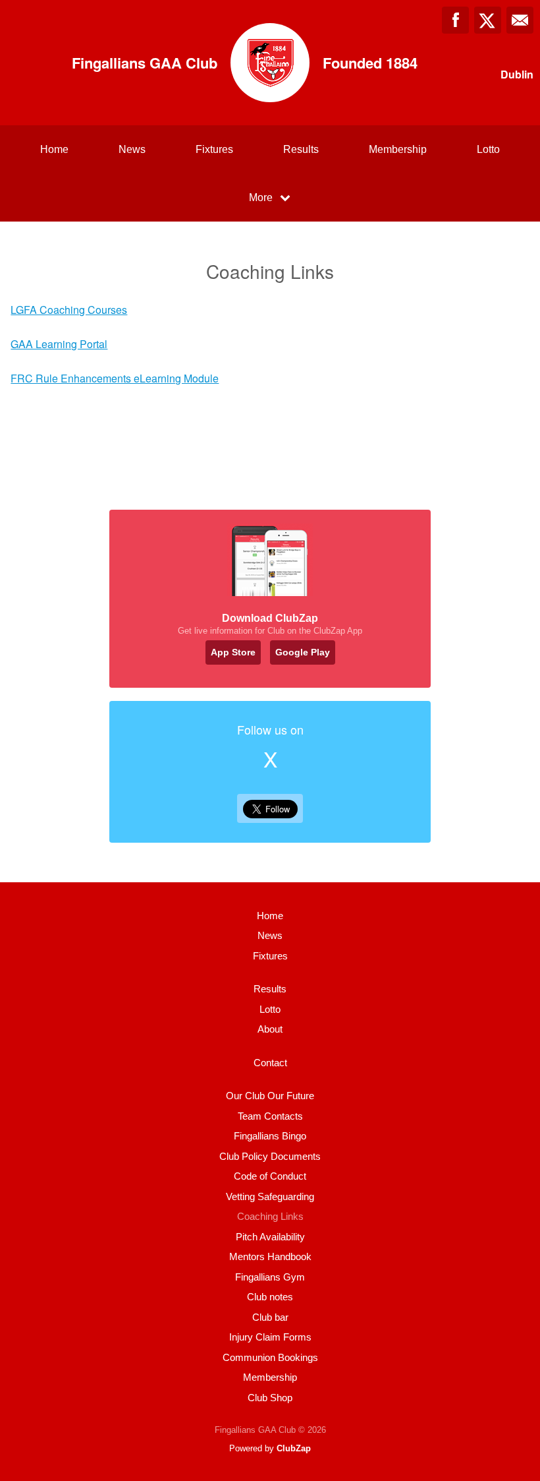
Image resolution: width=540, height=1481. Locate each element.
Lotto (488, 149)
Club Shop (270, 1397)
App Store (233, 652)
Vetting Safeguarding (270, 1196)
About (270, 1029)
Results (301, 149)
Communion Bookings (270, 1357)
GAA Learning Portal (59, 343)
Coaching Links (270, 1216)
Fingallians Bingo (270, 1135)
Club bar (270, 1317)
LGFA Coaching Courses (69, 309)
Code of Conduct (270, 1176)
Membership (398, 149)
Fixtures (214, 149)
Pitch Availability (270, 1236)
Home (54, 149)
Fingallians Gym (270, 1277)
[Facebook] (455, 20)
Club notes (270, 1296)
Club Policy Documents (270, 1156)
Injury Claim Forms (270, 1337)
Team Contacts (270, 1116)
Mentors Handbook (270, 1256)
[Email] (519, 20)
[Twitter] (487, 20)
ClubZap (294, 1448)
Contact (270, 1062)
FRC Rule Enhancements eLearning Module (115, 378)
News (132, 149)
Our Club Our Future (270, 1095)
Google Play (302, 652)
